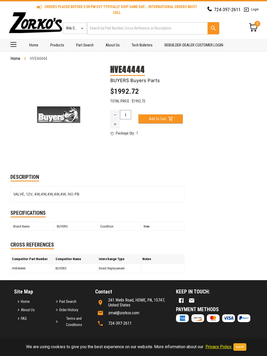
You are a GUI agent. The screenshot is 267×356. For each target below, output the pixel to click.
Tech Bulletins (142, 45)
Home (33, 45)
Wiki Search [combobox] (74, 28)
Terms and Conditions (74, 321)
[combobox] (146, 28)
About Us (113, 45)
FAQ (24, 318)
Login (255, 9)
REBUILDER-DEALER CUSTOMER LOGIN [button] (194, 45)
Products (57, 45)
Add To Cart (157, 119)
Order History (68, 310)
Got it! (240, 347)
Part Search (85, 45)
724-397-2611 (227, 9)
